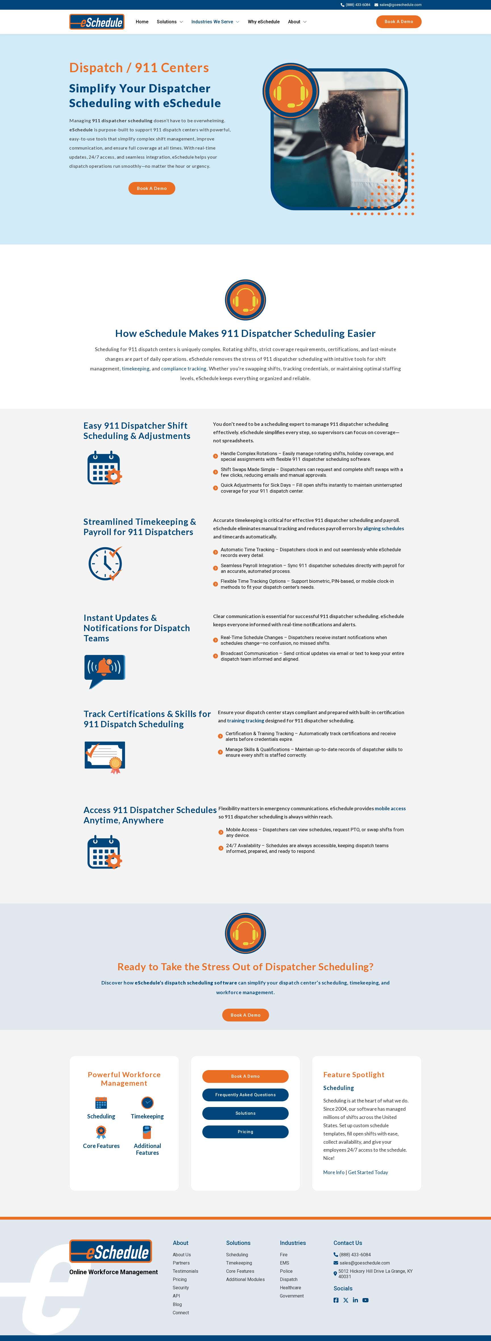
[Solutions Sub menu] (181, 22)
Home (142, 21)
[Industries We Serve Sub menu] (237, 22)
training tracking (245, 721)
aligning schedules (383, 528)
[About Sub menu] (305, 22)
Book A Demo (399, 21)
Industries (293, 1243)
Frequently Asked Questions (245, 1094)
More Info (334, 1172)
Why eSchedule (264, 21)
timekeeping (136, 369)
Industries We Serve (212, 21)
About (294, 21)
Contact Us (348, 1243)
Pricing (245, 1131)
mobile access (390, 808)
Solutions (167, 21)
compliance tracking (184, 369)
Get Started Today (368, 1172)
